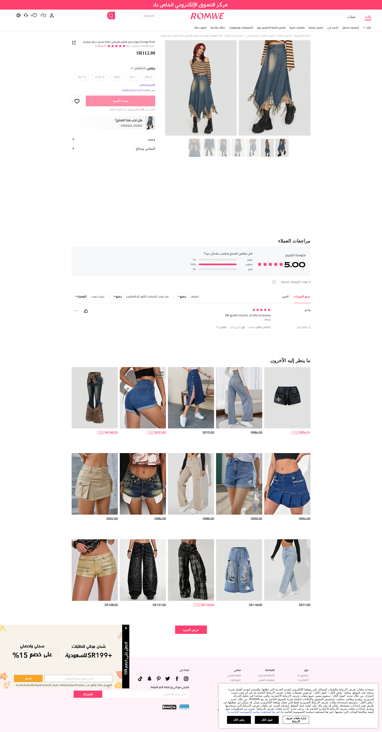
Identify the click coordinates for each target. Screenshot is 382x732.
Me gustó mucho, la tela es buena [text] (248, 315)
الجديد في (332, 27)
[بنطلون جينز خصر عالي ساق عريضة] (239, 398)
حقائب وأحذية (217, 27)
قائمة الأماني (234, 675)
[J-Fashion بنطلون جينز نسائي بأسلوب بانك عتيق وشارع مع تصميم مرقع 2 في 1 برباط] (191, 570)
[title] (191, 360)
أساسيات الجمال (350, 27)
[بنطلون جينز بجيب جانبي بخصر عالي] (191, 484)
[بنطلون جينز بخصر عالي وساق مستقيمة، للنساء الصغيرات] (287, 570)
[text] (237, 310)
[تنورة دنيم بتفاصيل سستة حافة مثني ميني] (287, 484)
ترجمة (268, 319)
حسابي (237, 670)
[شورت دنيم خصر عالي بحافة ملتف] (143, 398)
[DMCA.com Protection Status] (169, 707)
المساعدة (270, 670)
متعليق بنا (302, 675)
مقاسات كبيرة (297, 27)
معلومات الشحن (267, 680)
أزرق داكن (237, 327)
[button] (77, 101)
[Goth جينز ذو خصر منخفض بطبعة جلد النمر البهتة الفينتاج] (95, 398)
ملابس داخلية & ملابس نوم (271, 27)
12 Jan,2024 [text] (303, 327)
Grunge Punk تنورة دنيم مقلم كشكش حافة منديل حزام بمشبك (119, 41)
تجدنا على (184, 670)
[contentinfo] (304, 432)
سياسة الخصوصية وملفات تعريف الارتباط (64, 685)
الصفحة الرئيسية (302, 35)
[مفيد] (86, 311)
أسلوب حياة (201, 27)
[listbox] (51, 15)
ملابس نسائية (316, 27)
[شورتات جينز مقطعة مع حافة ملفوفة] (239, 484)
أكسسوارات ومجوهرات (241, 27)
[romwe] (207, 15)
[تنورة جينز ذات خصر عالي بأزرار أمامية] (191, 398)
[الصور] (237, 88)
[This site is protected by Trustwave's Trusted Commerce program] (184, 707)
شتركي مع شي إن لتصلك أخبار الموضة (170, 687)
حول (306, 670)
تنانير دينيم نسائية (234, 35)
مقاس (144, 68)
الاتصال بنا (303, 680)
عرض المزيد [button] (191, 629)
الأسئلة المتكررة (266, 675)
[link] (191, 5)
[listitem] (287, 408)
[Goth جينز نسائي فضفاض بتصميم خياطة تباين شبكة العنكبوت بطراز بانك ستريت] (143, 570)
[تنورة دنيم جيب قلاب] (95, 484)
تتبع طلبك (235, 680)
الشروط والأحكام (34, 685)
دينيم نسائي (252, 35)
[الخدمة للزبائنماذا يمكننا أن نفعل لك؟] (25, 15)
